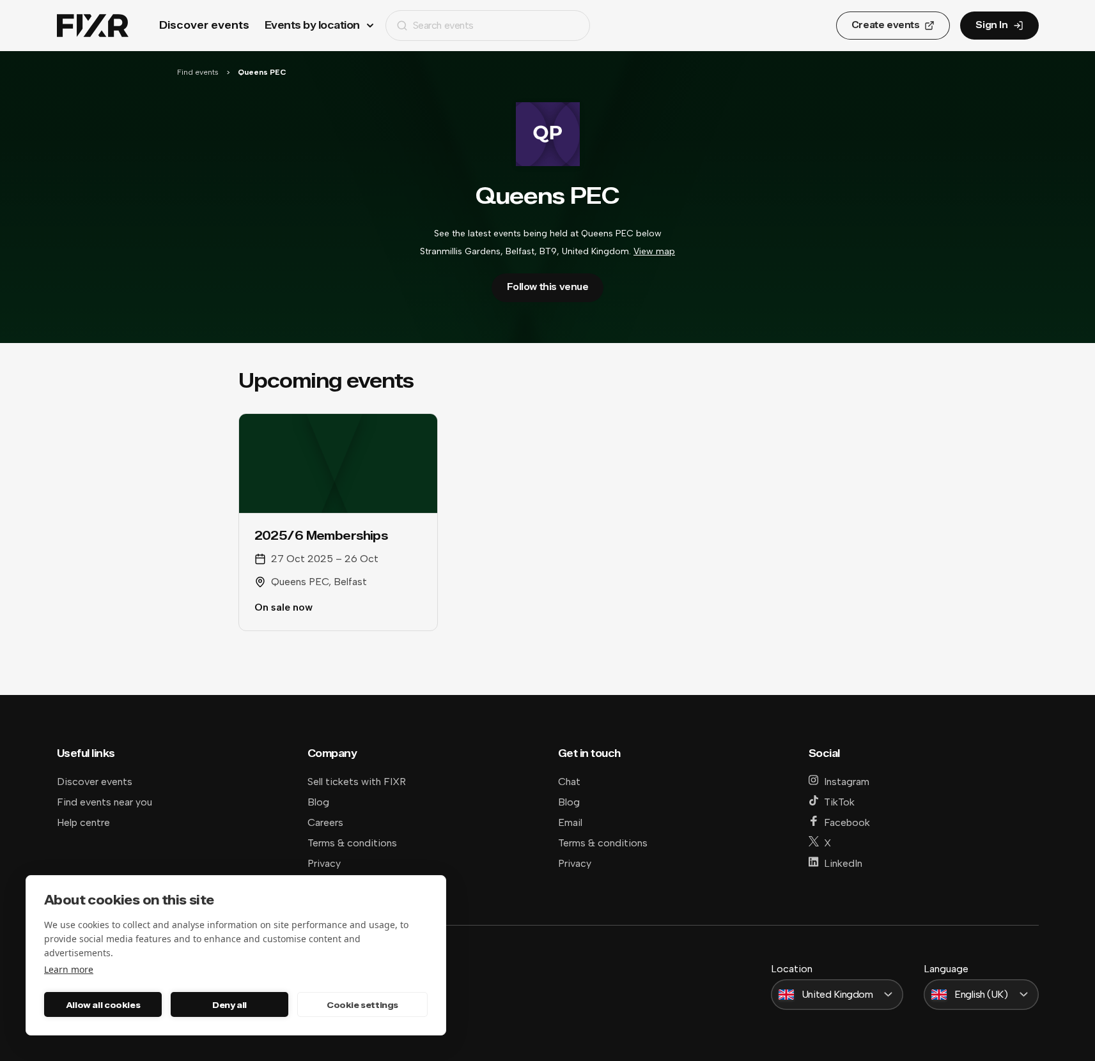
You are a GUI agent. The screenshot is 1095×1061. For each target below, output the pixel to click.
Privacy (324, 863)
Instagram (846, 781)
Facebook (847, 822)
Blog (318, 802)
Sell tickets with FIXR (356, 781)
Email (570, 822)
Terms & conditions (352, 843)
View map (654, 251)
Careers (325, 822)
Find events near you (104, 802)
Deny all (229, 1005)
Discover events (204, 25)
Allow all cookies (103, 1005)
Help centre (83, 822)
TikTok (839, 802)
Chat (569, 781)
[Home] (92, 25)
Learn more (68, 969)
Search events (443, 25)
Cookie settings (362, 1005)
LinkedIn (843, 863)
